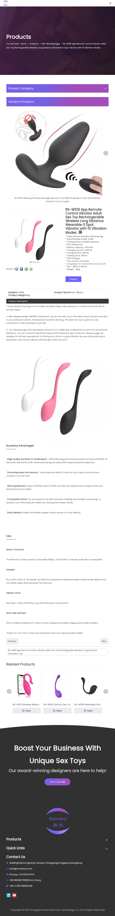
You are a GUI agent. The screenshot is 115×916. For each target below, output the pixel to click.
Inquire (73, 279)
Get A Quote (56, 781)
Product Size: (61, 292)
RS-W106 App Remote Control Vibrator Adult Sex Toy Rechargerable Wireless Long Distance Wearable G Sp (52, 652)
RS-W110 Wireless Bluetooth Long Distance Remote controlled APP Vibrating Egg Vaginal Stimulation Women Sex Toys (27, 704)
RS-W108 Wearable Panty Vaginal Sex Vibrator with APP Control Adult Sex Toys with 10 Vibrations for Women (88, 704)
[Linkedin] (8, 895)
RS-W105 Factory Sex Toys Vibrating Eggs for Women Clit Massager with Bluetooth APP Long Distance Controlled (57, 704)
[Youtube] (14, 895)
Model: (12, 292)
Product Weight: (17, 295)
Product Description (18, 301)
